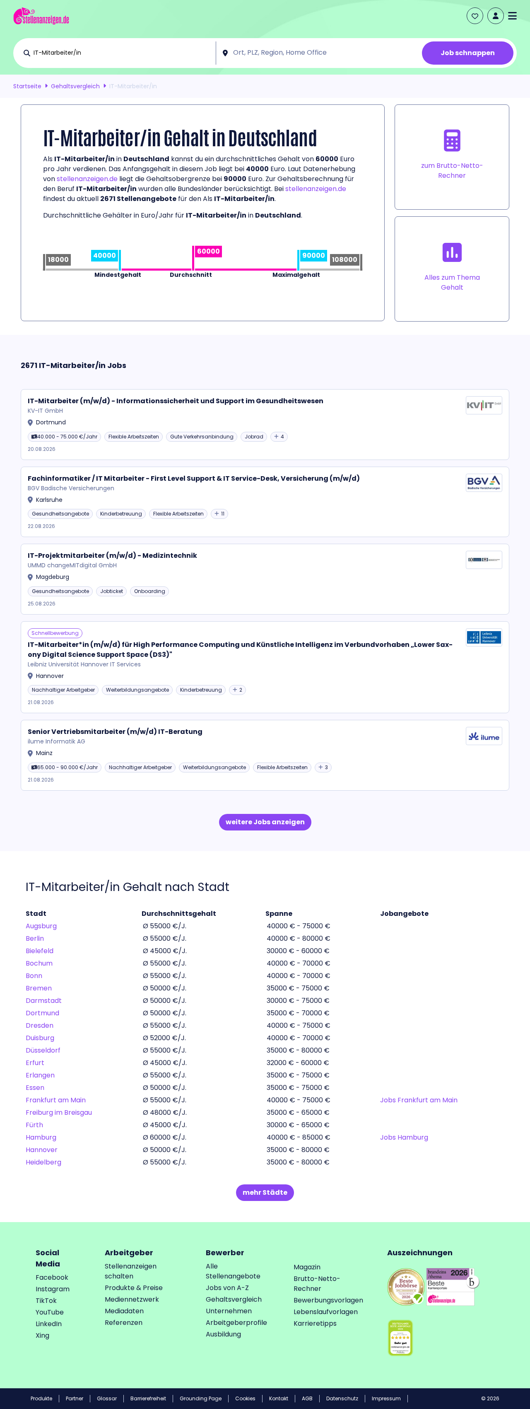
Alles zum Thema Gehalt (452, 282)
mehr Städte (265, 1192)
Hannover (42, 1150)
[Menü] (512, 16)
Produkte (41, 1398)
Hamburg (41, 1137)
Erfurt (35, 1063)
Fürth (34, 1125)
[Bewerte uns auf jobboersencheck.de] (406, 1286)
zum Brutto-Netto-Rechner (452, 170)
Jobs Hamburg (404, 1137)
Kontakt (278, 1398)
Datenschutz (342, 1398)
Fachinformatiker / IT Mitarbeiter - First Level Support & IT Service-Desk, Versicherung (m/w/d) (194, 478)
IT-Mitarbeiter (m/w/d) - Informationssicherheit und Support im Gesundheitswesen (175, 401)
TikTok (46, 1300)
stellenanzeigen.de (87, 179)
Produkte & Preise (134, 1288)
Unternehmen (229, 1311)
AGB (307, 1398)
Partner (74, 1398)
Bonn (34, 975)
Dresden (39, 1025)
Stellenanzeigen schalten (131, 1271)
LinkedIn (49, 1324)
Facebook (52, 1277)
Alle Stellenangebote (233, 1271)
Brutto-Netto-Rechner (317, 1283)
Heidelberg (43, 1162)
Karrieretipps (315, 1323)
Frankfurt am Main (56, 1100)
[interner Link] (41, 15)
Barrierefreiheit (148, 1398)
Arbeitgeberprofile (236, 1322)
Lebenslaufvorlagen (326, 1312)
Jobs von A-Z (227, 1288)
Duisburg (40, 1038)
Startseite (27, 86)
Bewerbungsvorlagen (328, 1300)
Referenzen (123, 1322)
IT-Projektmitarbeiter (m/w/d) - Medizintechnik (112, 555)
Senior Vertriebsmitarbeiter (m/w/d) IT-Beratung (115, 731)
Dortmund (42, 1013)
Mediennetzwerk (132, 1299)
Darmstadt (44, 1000)
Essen (35, 1087)
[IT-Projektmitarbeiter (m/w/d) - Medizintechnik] (265, 579)
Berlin (35, 938)
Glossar (107, 1398)
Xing (42, 1335)
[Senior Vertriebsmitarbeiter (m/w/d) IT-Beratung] (265, 755)
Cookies (245, 1398)
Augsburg (41, 926)
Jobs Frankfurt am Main (419, 1100)
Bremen (39, 988)
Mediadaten (124, 1311)
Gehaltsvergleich (75, 86)
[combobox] (123, 53)
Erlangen (40, 1075)
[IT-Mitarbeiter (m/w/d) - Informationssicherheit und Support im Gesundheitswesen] (265, 425)
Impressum (386, 1398)
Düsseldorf (43, 1050)
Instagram (53, 1289)
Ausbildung (223, 1334)
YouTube (50, 1312)
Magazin (307, 1267)
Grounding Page (201, 1398)
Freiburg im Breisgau (59, 1112)
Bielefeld (39, 951)
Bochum (39, 963)
